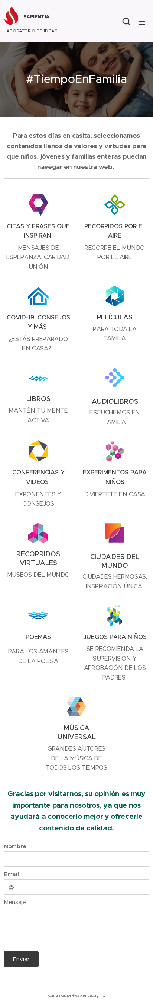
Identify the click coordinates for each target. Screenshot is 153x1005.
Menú (141, 21)
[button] (126, 21)
